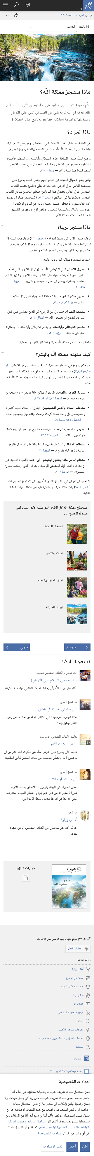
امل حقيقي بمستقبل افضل (57, 709)
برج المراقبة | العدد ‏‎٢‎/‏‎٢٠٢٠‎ (74, 15)
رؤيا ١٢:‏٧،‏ (48, 171)
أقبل (85, 1147)
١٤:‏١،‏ (80, 372)
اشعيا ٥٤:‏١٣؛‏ (73, 420)
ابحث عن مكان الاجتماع (75, 986)
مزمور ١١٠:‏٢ (38, 239)
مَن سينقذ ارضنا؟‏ (64, 779)
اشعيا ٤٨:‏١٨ (82, 487)
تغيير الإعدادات (52, 1147)
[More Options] (6, 15)
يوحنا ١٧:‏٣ (62, 472)
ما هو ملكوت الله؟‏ (63, 744)
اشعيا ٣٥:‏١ (43, 451)
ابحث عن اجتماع (78, 978)
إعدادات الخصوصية (49, 1134)
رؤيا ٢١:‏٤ (40, 399)
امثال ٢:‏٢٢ (37, 318)
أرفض (72, 1147)
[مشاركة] (16, 15)
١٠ (48, 333)
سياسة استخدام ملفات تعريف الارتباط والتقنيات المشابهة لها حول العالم (49, 1125)
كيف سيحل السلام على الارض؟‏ (54, 680)
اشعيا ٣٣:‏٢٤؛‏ (54, 399)
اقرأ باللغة (85, 27)
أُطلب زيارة (69, 820)
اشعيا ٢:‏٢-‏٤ (44, 198)
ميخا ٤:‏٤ (60, 420)
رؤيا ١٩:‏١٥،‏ (67, 303)
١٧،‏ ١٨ (57, 303)
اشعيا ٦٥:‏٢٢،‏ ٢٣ (50, 435)
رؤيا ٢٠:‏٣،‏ (55, 333)
